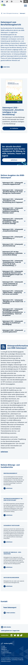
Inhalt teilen (6, 67)
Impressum (4, 647)
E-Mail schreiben (10, 612)
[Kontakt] (21, 1)
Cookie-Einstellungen (6, 652)
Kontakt (3, 646)
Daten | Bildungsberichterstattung (10, 13)
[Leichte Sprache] (11, 1)
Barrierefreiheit (5, 651)
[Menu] (25, 6)
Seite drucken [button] (7, 627)
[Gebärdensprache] (7, 1)
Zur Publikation (14, 128)
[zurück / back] (2, 13)
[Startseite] (3, 5)
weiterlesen (14, 160)
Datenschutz (4, 649)
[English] (2, 1)
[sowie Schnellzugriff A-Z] (25, 1)
